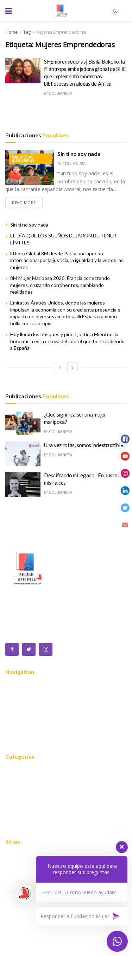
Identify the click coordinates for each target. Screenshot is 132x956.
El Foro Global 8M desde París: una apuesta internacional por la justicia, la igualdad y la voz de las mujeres (67, 260)
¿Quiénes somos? (26, 696)
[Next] (72, 367)
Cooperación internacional (36, 802)
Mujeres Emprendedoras (61, 32)
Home (11, 32)
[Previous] (60, 367)
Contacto (16, 738)
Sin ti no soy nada (78, 153)
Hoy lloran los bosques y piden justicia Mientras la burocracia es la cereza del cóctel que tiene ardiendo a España (67, 341)
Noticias (15, 728)
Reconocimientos (26, 717)
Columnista (60, 93)
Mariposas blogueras (23, 159)
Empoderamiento (26, 813)
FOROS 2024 (21, 791)
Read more (24, 202)
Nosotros (17, 685)
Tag (27, 32)
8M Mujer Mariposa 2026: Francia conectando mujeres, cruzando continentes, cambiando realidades (60, 285)
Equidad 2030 (22, 781)
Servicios (16, 707)
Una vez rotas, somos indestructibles (84, 445)
